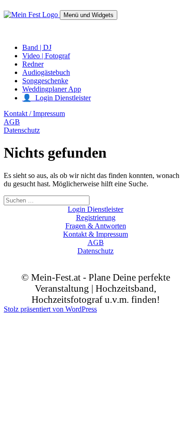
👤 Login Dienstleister (56, 98)
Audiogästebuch (46, 72)
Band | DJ (36, 47)
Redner (33, 64)
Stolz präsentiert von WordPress (50, 309)
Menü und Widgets (89, 15)
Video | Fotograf (46, 56)
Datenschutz (22, 130)
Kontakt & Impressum (95, 234)
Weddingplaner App (51, 89)
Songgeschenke (45, 81)
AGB (12, 122)
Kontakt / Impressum (34, 113)
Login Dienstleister (95, 209)
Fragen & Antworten (95, 226)
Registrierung (95, 217)
